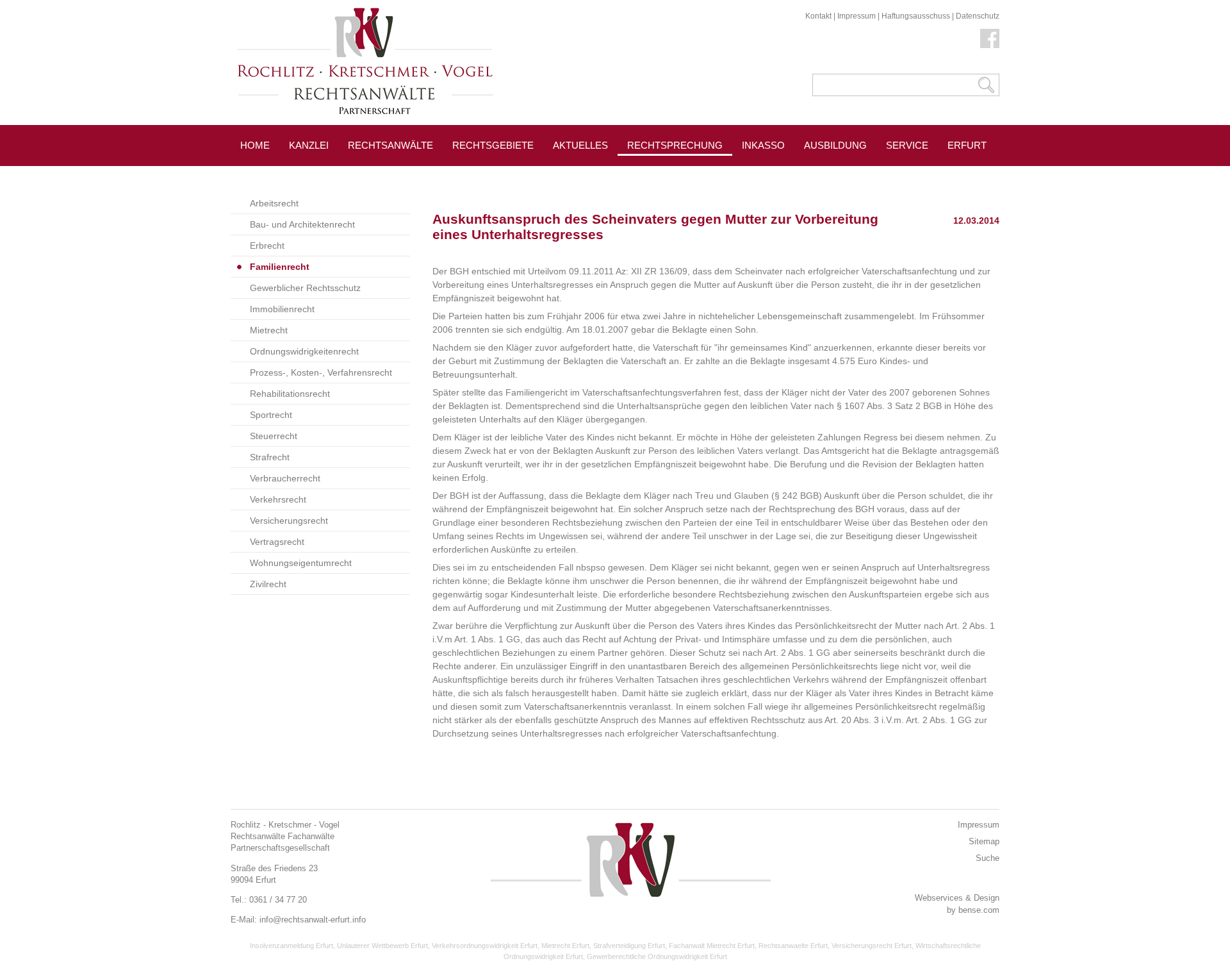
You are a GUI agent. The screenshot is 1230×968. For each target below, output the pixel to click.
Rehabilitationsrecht (290, 393)
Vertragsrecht (277, 542)
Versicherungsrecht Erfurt (872, 945)
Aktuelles (580, 145)
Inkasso (763, 145)
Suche (987, 858)
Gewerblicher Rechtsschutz (305, 288)
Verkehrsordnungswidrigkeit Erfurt (484, 945)
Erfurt (967, 145)
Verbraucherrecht (285, 478)
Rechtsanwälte (390, 145)
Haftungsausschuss (916, 16)
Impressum (856, 16)
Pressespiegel (782, 174)
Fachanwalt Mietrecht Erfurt (712, 945)
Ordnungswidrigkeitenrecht (304, 351)
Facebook (989, 38)
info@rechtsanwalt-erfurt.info (312, 919)
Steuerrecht (273, 436)
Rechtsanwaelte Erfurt (793, 945)
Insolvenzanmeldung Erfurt (291, 945)
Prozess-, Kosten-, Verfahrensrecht (321, 372)
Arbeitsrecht (274, 203)
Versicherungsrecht (289, 520)
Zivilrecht (268, 584)
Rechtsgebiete (493, 145)
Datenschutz (977, 16)
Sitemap (984, 841)
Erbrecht (267, 245)
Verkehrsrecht (278, 499)
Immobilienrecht (282, 309)
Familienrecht (279, 267)
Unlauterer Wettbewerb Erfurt (382, 945)
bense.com (978, 910)
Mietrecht (269, 330)
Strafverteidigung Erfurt (629, 945)
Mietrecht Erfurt (565, 945)
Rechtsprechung (675, 145)
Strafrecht (270, 457)
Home (255, 145)
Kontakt (818, 16)
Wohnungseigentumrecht (301, 563)
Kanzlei (309, 145)
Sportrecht (271, 415)
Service (907, 145)
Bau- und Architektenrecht (302, 224)
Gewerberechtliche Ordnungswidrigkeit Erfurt (657, 956)
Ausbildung (835, 145)
